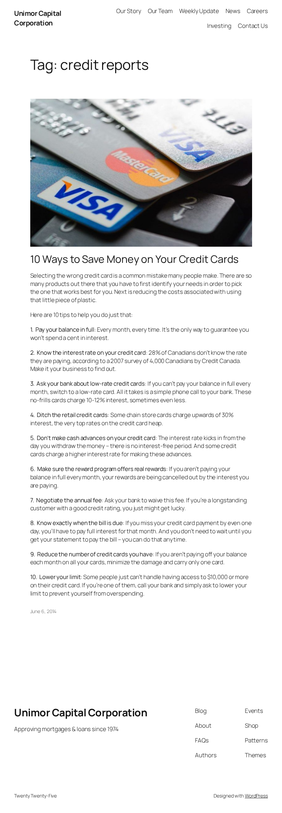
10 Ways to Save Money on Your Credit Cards (134, 259)
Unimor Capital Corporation (37, 18)
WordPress (256, 795)
